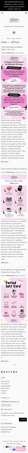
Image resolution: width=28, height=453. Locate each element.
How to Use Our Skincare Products (14, 169)
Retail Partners (5, 432)
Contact (3, 393)
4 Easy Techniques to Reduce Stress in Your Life (12, 48)
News (4, 42)
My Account (5, 384)
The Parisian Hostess (18, 441)
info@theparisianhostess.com (10, 401)
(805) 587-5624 (6, 405)
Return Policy (5, 388)
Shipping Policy (6, 386)
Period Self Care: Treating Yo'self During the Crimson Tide (13, 270)
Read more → (5, 162)
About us (4, 391)
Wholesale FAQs (6, 429)
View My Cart (5, 381)
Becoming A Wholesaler (8, 427)
